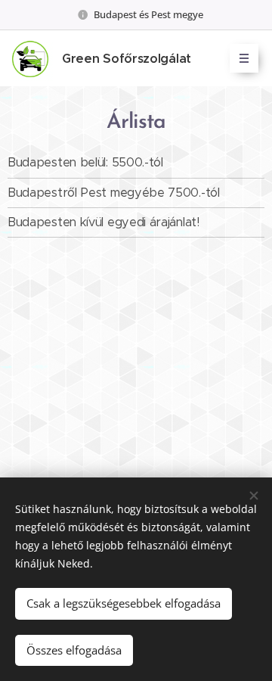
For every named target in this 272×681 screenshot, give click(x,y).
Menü (244, 58)
